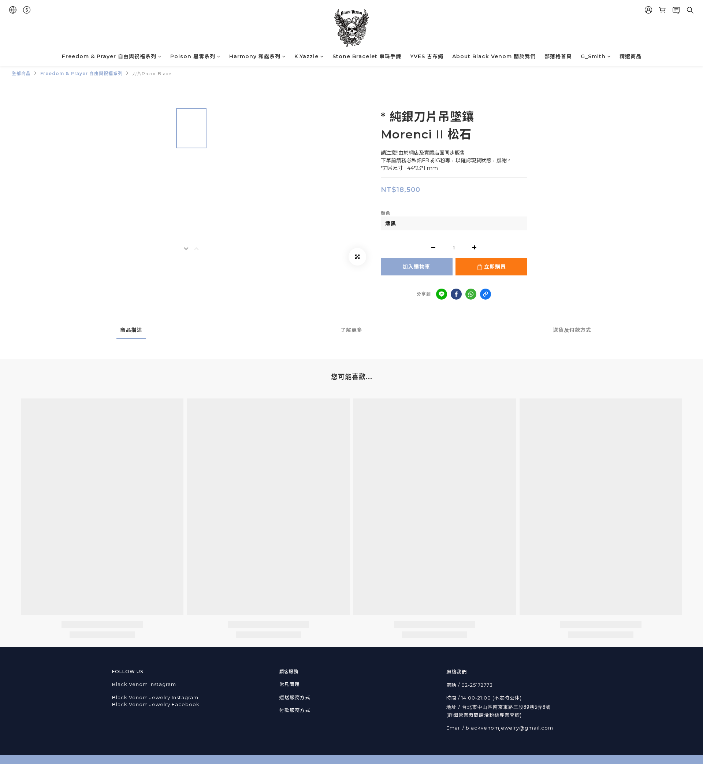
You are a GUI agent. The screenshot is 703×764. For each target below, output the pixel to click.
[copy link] (485, 294)
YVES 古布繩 (426, 56)
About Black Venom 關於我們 (494, 56)
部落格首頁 (558, 56)
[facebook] (456, 294)
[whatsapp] (470, 294)
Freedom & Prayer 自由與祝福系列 (109, 56)
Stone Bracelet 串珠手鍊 (366, 56)
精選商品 (630, 56)
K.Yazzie (306, 56)
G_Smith (593, 56)
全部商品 (21, 73)
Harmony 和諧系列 (254, 56)
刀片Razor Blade (151, 73)
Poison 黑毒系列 (192, 56)
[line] (441, 294)
